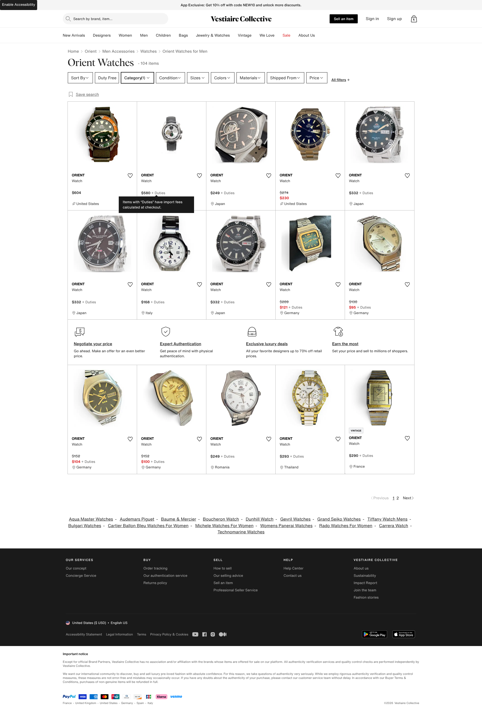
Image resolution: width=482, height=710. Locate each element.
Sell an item (343, 18)
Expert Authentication (180, 344)
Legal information (119, 634)
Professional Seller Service (235, 590)
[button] (413, 18)
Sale (286, 35)
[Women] (136, 35)
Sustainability (365, 575)
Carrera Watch (393, 526)
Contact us (293, 575)
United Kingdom (85, 703)
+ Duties (158, 192)
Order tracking (155, 568)
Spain (140, 703)
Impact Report (365, 583)
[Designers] (115, 35)
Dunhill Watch (260, 519)
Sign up (394, 18)
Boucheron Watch (221, 519)
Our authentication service (165, 575)
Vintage (244, 35)
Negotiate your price (93, 344)
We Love (267, 35)
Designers (102, 35)
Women (125, 35)
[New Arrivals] (89, 35)
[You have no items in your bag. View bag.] (413, 18)
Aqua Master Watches (91, 519)
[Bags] (192, 35)
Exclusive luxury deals (267, 344)
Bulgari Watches (84, 526)
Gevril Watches (295, 519)
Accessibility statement (84, 634)
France (67, 703)
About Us (306, 35)
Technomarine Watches (240, 532)
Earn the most (345, 344)
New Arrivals (74, 35)
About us (361, 568)
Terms (141, 634)
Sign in (372, 18)
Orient (90, 51)
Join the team (365, 590)
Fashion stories (366, 597)
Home (73, 51)
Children (163, 35)
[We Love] (279, 35)
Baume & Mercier (178, 519)
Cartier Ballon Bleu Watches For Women (148, 526)
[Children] (175, 35)
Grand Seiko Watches (339, 519)
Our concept (76, 568)
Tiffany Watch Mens (387, 519)
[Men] (152, 35)
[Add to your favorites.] (130, 176)
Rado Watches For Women (346, 526)
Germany (127, 703)
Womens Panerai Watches (286, 526)
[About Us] (319, 35)
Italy (150, 703)
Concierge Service (81, 575)
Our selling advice (228, 575)
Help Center (294, 568)
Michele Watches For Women (224, 526)
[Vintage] (256, 35)
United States (109, 703)
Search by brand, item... (92, 18)
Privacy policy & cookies (169, 634)
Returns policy (155, 583)
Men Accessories (118, 51)
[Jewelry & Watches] (234, 35)
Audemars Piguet (137, 519)
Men (144, 35)
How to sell (222, 568)
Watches (148, 51)
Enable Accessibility (18, 4)
